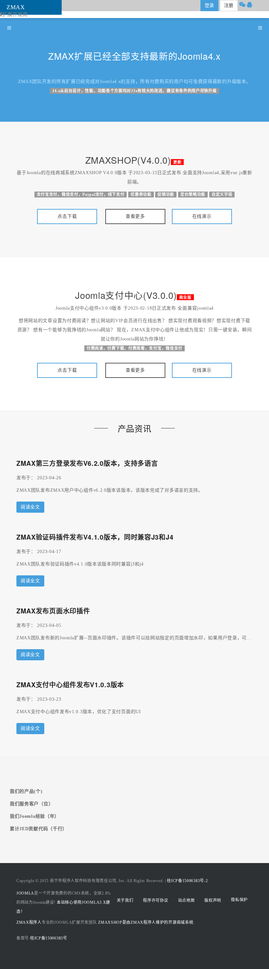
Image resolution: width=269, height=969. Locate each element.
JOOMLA (25, 893)
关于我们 (125, 900)
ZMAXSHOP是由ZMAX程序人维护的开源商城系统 (145, 922)
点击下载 (67, 216)
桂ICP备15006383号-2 (187, 880)
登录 (209, 5)
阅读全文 (30, 507)
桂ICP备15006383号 (48, 938)
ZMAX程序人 (29, 922)
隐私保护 (239, 899)
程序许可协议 (155, 900)
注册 (229, 5)
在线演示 (202, 216)
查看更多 (135, 216)
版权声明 (212, 900)
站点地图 (186, 900)
